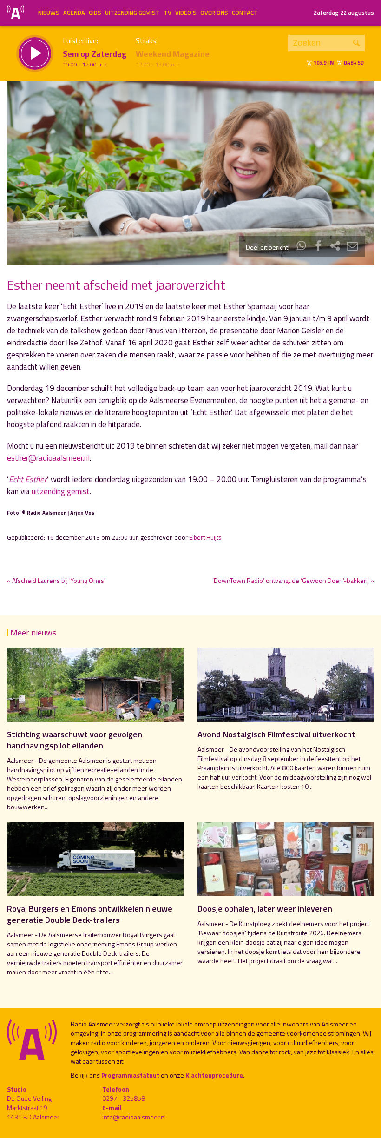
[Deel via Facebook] (318, 247)
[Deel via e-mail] (352, 247)
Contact (245, 12)
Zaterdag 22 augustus (344, 12)
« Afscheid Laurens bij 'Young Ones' (56, 580)
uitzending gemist (61, 491)
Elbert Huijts (205, 537)
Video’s (186, 12)
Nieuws (48, 12)
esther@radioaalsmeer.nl (48, 458)
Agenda (74, 12)
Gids (95, 12)
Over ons (214, 12)
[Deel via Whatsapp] (301, 247)
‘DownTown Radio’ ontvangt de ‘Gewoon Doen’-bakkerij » (293, 580)
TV (167, 12)
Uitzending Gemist (132, 12)
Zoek (356, 43)
